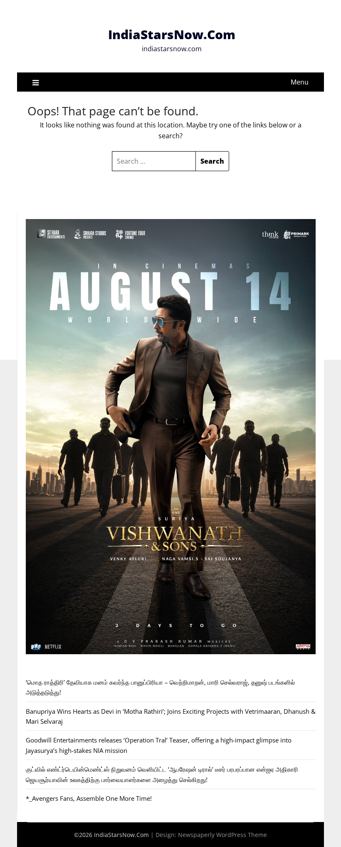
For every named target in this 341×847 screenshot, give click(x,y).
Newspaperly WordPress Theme (222, 835)
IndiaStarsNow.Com (171, 34)
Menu (300, 82)
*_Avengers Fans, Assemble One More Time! (89, 798)
